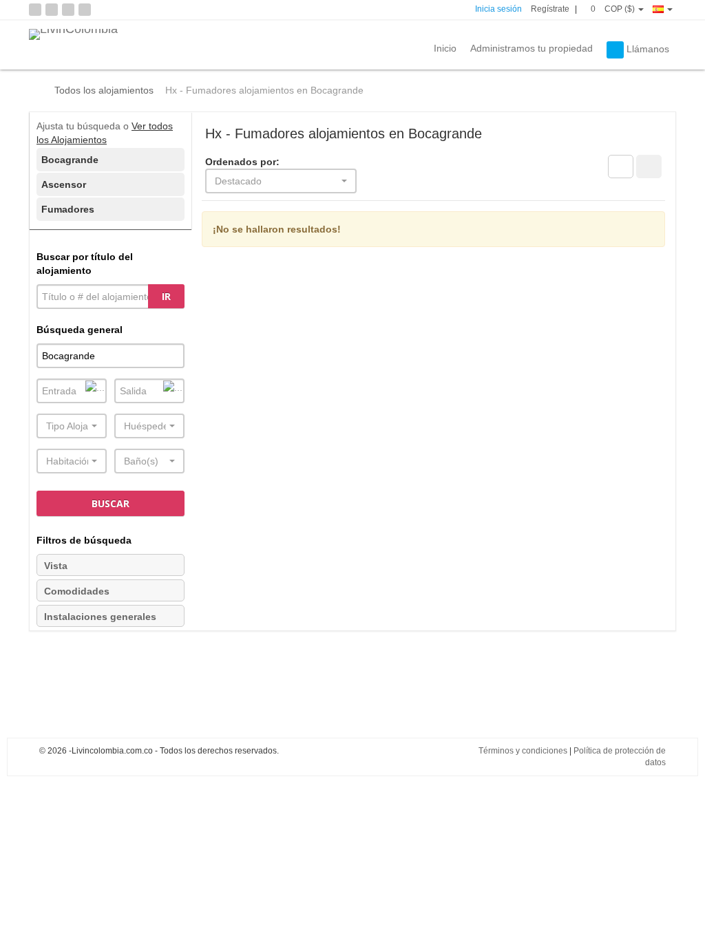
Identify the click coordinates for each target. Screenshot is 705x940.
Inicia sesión (498, 9)
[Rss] (35, 9)
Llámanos (646, 48)
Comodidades (76, 591)
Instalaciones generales (100, 616)
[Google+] (84, 9)
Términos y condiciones (522, 751)
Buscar (110, 503)
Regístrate (550, 9)
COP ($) (620, 9)
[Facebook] (51, 9)
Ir (166, 296)
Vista (55, 565)
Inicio (445, 48)
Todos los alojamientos (104, 90)
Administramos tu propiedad (531, 48)
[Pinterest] (68, 9)
